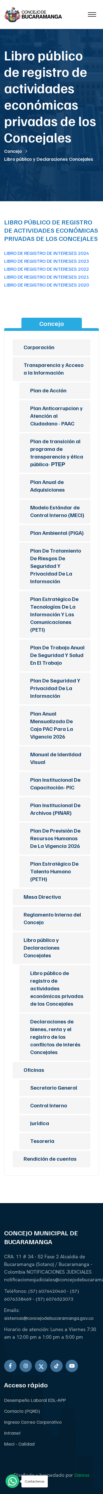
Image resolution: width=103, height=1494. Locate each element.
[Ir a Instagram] (26, 1366)
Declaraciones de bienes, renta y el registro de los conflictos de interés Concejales (55, 1036)
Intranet (12, 1433)
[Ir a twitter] (41, 1366)
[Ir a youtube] (72, 1366)
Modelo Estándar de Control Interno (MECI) (57, 511)
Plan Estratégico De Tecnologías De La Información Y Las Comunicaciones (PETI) (54, 614)
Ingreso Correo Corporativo (33, 1422)
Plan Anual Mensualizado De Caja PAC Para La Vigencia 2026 (51, 725)
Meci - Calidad (19, 1444)
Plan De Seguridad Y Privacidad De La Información (55, 688)
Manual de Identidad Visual (55, 758)
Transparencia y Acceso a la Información (53, 368)
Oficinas (34, 1069)
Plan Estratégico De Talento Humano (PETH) (54, 871)
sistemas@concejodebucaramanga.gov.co (49, 1318)
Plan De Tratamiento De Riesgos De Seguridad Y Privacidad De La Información (55, 566)
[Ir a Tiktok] (56, 1366)
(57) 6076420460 (47, 1291)
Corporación (39, 347)
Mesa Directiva (42, 896)
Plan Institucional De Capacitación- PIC (55, 783)
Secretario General (53, 1087)
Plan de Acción (48, 390)
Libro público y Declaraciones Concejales (48, 159)
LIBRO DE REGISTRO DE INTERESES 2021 (46, 277)
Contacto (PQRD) (22, 1411)
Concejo (13, 151)
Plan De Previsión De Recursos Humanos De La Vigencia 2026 (55, 838)
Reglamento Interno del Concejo (52, 918)
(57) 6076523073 (54, 1299)
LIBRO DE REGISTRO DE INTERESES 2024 (46, 253)
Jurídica (39, 1123)
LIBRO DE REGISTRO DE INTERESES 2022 (46, 269)
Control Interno (48, 1105)
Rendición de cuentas (50, 1158)
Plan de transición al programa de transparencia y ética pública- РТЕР (56, 452)
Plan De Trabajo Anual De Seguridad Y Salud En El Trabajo (57, 655)
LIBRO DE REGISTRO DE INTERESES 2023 (46, 261)
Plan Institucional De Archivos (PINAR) (55, 808)
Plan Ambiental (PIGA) (57, 532)
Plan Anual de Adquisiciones (47, 485)
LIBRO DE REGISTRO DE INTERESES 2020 (46, 285)
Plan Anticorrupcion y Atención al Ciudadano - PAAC (56, 415)
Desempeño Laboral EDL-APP (35, 1400)
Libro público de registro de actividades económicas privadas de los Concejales (56, 988)
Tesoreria (42, 1140)
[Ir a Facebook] (10, 1366)
